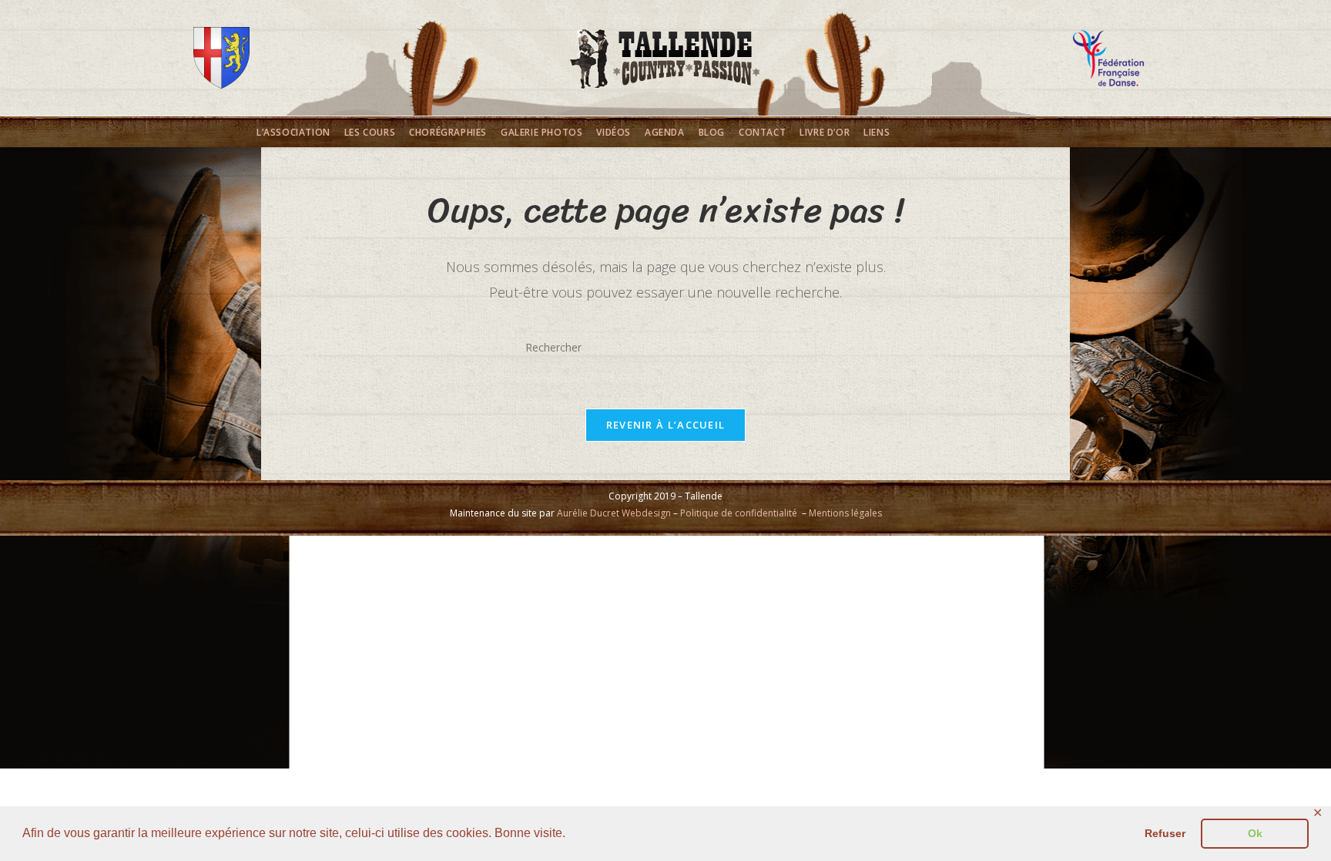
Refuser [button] (1165, 833)
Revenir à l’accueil (666, 425)
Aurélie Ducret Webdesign (614, 513)
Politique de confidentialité (738, 513)
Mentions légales (845, 513)
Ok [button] (1255, 833)
